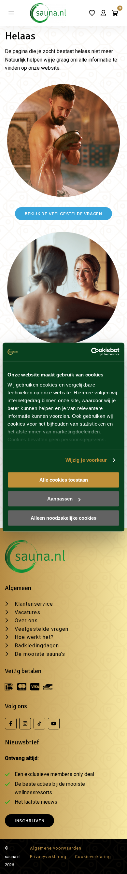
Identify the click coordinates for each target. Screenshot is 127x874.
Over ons (26, 620)
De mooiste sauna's (40, 654)
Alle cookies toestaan (63, 480)
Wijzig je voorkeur (86, 460)
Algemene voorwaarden (55, 848)
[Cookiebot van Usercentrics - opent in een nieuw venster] (91, 351)
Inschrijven (30, 821)
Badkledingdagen (37, 645)
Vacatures (27, 612)
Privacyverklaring (48, 856)
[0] (115, 13)
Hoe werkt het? (34, 637)
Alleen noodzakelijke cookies (63, 518)
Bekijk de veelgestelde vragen (63, 214)
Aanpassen (60, 498)
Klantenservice (34, 604)
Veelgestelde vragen (41, 629)
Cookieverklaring (93, 856)
